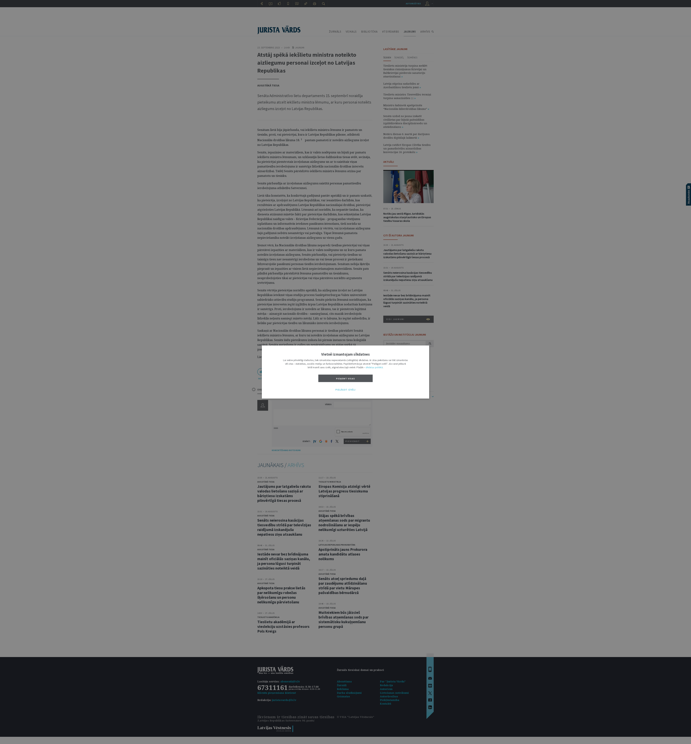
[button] (345, 390)
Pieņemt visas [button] (345, 378)
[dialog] (345, 372)
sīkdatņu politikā (374, 367)
